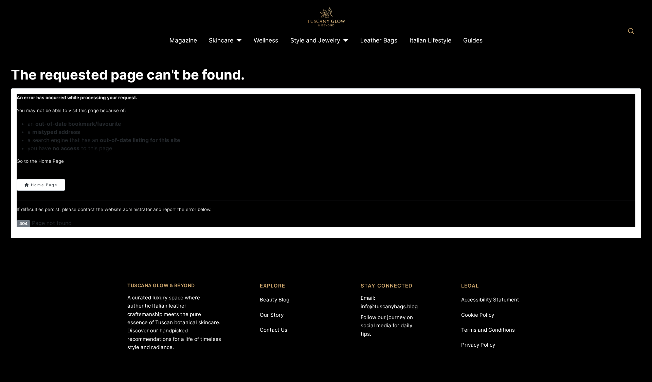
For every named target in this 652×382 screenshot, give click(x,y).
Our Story (272, 315)
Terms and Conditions (488, 330)
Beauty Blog (274, 299)
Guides (473, 40)
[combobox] (630, 30)
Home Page (43, 185)
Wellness (266, 40)
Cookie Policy (477, 315)
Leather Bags (378, 40)
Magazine (183, 40)
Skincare (221, 40)
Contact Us (273, 330)
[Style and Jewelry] (344, 40)
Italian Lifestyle (430, 40)
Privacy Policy (478, 345)
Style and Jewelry (315, 40)
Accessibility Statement (490, 299)
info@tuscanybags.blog (389, 306)
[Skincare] (237, 40)
